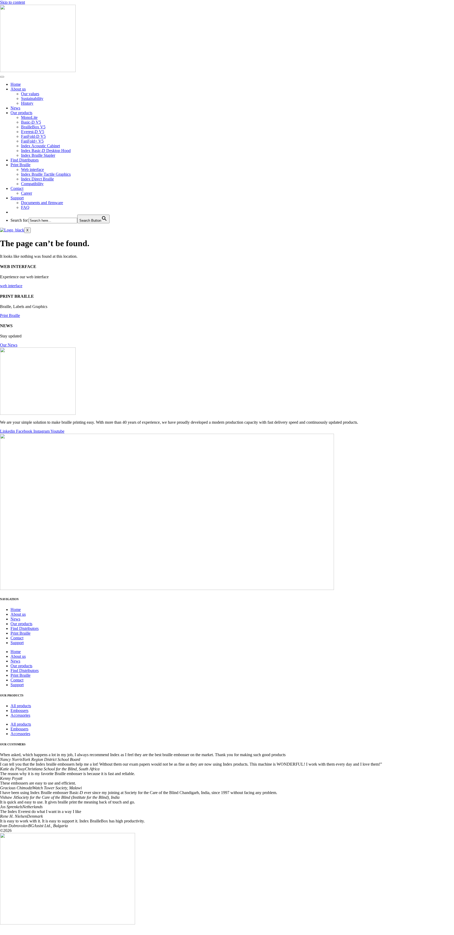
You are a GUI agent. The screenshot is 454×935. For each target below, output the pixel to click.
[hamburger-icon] (2, 77)
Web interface (32, 169)
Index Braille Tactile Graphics (46, 174)
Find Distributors (25, 160)
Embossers (19, 710)
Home (16, 84)
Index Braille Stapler (38, 155)
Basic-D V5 (31, 122)
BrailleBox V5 (33, 127)
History (27, 103)
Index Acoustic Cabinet (40, 146)
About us (18, 89)
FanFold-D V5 (33, 136)
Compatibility (32, 183)
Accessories (20, 715)
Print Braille (20, 165)
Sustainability (32, 98)
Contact (17, 188)
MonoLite (29, 117)
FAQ (25, 207)
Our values (30, 94)
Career (26, 193)
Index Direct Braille (37, 179)
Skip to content (12, 2)
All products (21, 706)
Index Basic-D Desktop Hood (46, 150)
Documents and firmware (42, 202)
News (15, 108)
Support (17, 198)
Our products (21, 112)
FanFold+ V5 (32, 141)
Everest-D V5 (32, 131)
